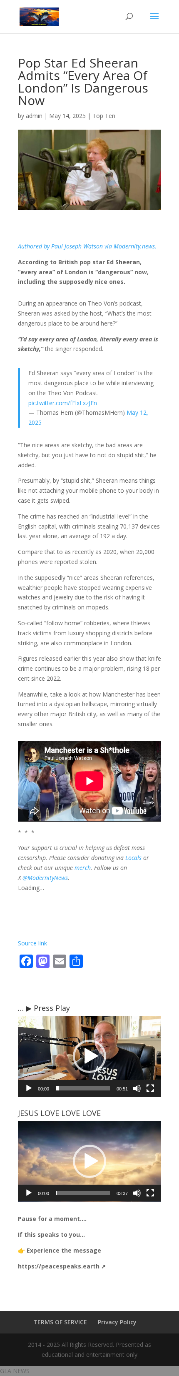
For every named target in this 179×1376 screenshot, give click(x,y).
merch (83, 868)
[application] (89, 1056)
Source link (32, 943)
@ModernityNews (45, 878)
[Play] (29, 1088)
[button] (89, 1056)
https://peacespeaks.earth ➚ (62, 1266)
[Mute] (137, 1088)
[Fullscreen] (150, 1088)
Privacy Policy (117, 1322)
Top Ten (103, 116)
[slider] (83, 1088)
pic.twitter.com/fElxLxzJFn (62, 403)
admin (34, 116)
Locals (133, 858)
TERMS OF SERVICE (60, 1322)
